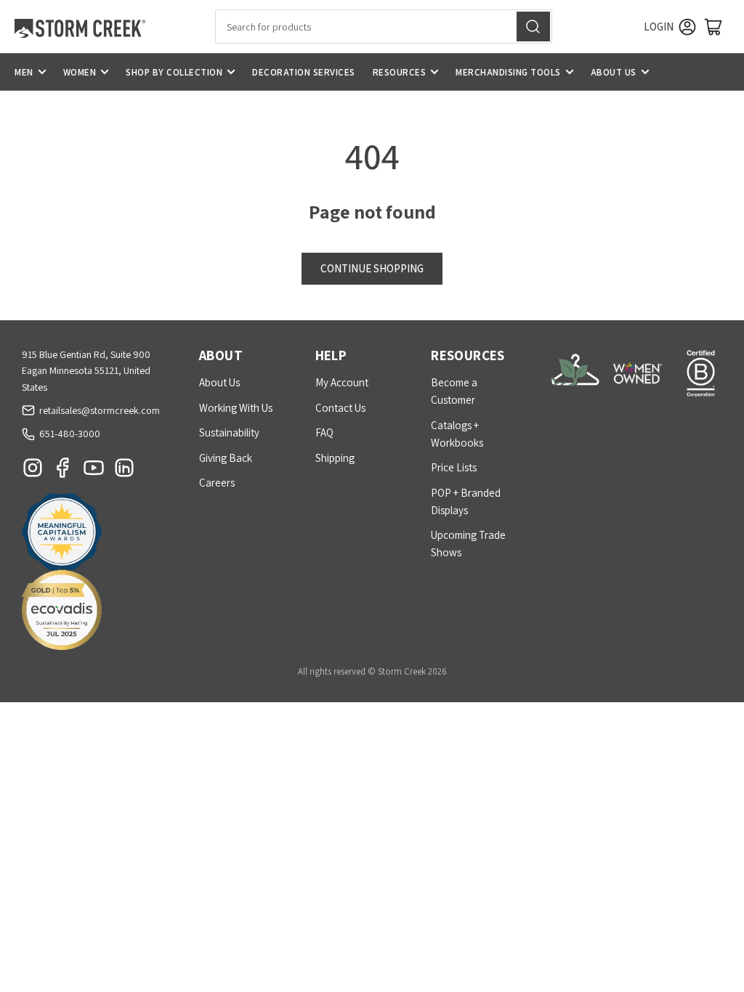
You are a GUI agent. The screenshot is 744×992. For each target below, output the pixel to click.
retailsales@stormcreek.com (99, 410)
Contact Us (340, 408)
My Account (341, 382)
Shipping (335, 458)
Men (24, 72)
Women (80, 72)
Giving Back (225, 458)
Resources (399, 72)
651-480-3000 (69, 433)
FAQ (324, 432)
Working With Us (235, 408)
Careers (217, 482)
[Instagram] (33, 471)
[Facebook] (63, 471)
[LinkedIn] (124, 471)
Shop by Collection (174, 72)
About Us (613, 72)
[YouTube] (94, 471)
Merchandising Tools (508, 72)
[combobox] (383, 26)
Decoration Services (303, 72)
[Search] (533, 26)
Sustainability (229, 432)
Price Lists (454, 467)
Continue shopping (372, 268)
